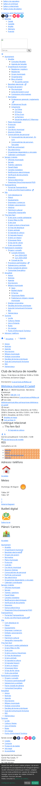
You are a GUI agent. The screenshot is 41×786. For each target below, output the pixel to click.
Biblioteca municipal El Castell (18, 386)
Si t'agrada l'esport (12, 663)
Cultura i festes (11, 723)
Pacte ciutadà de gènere (14, 685)
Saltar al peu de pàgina (12, 9)
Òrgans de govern (12, 555)
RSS (6, 364)
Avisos (7, 344)
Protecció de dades (12, 746)
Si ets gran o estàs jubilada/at (16, 645)
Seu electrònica (11, 577)
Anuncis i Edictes (11, 570)
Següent (11, 504)
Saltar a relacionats (11, 6)
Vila (2, 620)
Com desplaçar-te (12, 623)
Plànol (7, 625)
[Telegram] (22, 16)
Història (8, 635)
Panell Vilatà (9, 595)
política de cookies (21, 779)
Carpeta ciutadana (12, 597)
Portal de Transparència (14, 615)
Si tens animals (11, 658)
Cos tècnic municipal (13, 567)
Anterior (4, 504)
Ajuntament (6, 545)
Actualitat (10, 339)
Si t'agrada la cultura (13, 660)
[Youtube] (14, 16)
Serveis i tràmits (7, 585)
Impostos (8, 605)
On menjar (9, 731)
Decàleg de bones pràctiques (16, 359)
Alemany (11, 29)
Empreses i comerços (13, 630)
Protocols (8, 562)
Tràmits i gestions (12, 592)
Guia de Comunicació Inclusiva (17, 361)
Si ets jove (9, 650)
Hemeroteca (10, 366)
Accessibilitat (10, 751)
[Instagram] (18, 16)
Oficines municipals (12, 587)
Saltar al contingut (10, 4)
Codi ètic (8, 565)
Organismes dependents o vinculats (19, 580)
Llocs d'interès (10, 726)
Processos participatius (14, 680)
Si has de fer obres (12, 670)
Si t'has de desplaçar (13, 655)
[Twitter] (3, 16)
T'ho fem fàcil (6, 643)
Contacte (8, 743)
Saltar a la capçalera (11, 1)
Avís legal (8, 748)
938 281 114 (15, 395)
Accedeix (4, 476)
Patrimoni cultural (12, 638)
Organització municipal (14, 550)
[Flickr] (11, 16)
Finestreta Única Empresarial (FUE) (18, 610)
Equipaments (10, 628)
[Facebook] (7, 16)
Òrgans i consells (11, 678)
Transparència (7, 613)
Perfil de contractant (13, 575)
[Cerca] (29, 50)
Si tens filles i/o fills (12, 648)
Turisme (4, 718)
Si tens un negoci (11, 665)
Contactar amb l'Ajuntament (12, 13)
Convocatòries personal (14, 455)
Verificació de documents (15, 602)
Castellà (11, 24)
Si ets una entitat (11, 673)
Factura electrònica (12, 608)
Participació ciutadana (10, 675)
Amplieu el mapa (10, 417)
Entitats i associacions (13, 633)
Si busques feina (11, 668)
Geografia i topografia (13, 640)
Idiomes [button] (8, 19)
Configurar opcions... (8, 783)
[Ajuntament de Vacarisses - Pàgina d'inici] (14, 44)
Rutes (7, 728)
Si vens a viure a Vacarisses (15, 653)
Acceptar (35, 783)
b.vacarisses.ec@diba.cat (21, 382)
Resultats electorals (12, 552)
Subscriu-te (5, 522)
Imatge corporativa (12, 356)
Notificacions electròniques (15, 600)
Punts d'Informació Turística (16, 733)
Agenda (23, 338)
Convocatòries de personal (15, 572)
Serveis (7, 590)
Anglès (10, 26)
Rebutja (27, 783)
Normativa (9, 557)
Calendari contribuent (13, 582)
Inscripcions (9, 351)
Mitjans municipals (12, 354)
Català (10, 21)
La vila (7, 721)
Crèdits (7, 741)
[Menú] (2, 54)
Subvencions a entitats (14, 683)
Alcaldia (8, 547)
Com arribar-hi (9, 420)
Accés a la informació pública (16, 618)
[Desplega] (15, 339)
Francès (11, 31)
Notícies (8, 346)
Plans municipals (11, 560)
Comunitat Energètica (13, 688)
